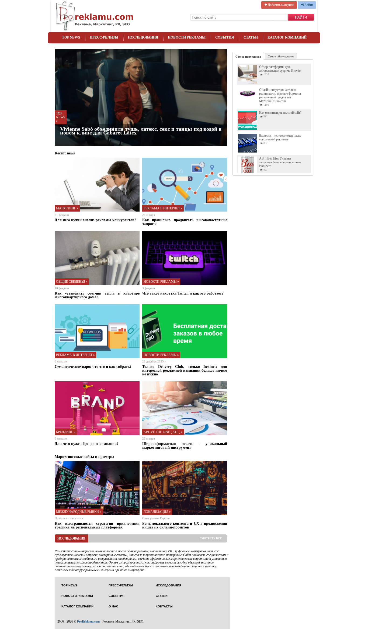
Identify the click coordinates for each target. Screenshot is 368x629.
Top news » (60, 117)
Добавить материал (280, 5)
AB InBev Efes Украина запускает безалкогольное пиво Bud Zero (280, 162)
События (224, 37)
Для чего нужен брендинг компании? (87, 443)
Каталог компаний (287, 37)
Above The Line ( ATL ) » (163, 432)
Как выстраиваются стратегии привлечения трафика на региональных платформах (97, 525)
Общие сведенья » (72, 282)
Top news (71, 37)
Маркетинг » (67, 208)
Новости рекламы (187, 37)
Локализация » (157, 512)
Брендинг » (65, 432)
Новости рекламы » (161, 282)
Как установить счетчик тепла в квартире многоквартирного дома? (97, 295)
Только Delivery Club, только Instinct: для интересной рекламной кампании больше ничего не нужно (184, 370)
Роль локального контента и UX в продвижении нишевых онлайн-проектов (184, 525)
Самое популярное (248, 56)
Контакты (164, 606)
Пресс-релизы (104, 37)
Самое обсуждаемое (281, 56)
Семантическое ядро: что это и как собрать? (93, 366)
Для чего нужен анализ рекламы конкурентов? (95, 220)
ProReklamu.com (88, 621)
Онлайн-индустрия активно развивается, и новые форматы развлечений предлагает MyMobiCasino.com (280, 95)
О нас (113, 606)
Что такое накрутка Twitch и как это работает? (183, 293)
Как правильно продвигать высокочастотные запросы (184, 222)
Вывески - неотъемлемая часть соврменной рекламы (280, 137)
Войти (308, 5)
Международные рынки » (78, 512)
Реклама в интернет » (163, 208)
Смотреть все (211, 538)
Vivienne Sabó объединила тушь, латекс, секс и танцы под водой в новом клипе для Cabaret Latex (141, 131)
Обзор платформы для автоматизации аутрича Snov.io (280, 68)
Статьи (251, 37)
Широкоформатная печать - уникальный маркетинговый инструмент (184, 445)
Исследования (143, 37)
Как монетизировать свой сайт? (280, 113)
